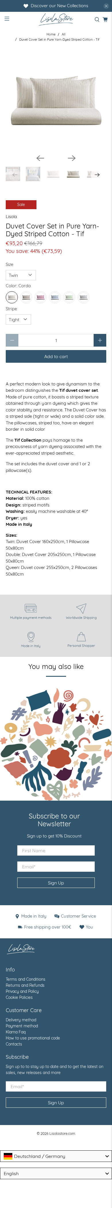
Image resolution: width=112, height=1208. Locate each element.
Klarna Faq (16, 1032)
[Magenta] (40, 297)
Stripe (11, 308)
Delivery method (21, 1019)
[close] (106, 6)
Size (9, 264)
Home (51, 34)
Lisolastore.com (62, 1133)
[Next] (71, 158)
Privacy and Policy (22, 991)
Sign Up (56, 883)
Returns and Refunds (25, 985)
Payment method (22, 1026)
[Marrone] (26, 297)
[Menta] (69, 297)
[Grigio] (84, 297)
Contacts (14, 1044)
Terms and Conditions (25, 979)
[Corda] (12, 297)
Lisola (11, 216)
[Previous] (40, 158)
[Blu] (55, 297)
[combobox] (56, 1156)
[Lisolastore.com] (56, 19)
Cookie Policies (19, 997)
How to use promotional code (33, 1038)
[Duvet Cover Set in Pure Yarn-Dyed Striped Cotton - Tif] (56, 99)
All (63, 34)
